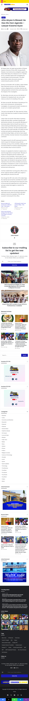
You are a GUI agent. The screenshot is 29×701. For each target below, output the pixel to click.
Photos (3, 448)
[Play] (13, 379)
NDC (25, 647)
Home (3, 14)
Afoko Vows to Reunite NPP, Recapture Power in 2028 (16, 1)
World (3, 481)
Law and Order (5, 435)
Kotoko (10, 647)
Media (3, 441)
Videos (3, 479)
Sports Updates (5, 463)
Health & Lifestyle (6, 430)
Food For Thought (5, 640)
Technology (4, 465)
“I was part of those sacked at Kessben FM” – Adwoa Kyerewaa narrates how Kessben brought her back (21, 344)
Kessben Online (14, 689)
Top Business (5, 468)
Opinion (3, 446)
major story (4, 439)
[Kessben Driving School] (14, 9)
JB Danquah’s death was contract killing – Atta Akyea (20, 205)
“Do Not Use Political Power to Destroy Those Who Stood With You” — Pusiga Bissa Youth (7, 325)
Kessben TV (4, 647)
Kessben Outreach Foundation (8, 645)
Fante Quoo (17, 637)
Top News (4, 470)
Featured (4, 424)
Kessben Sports (19, 645)
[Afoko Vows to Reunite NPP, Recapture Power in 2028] (7, 539)
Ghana (15, 640)
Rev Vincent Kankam (22, 649)
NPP (3, 649)
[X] (13, 668)
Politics (3, 450)
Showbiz (4, 457)
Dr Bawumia (10, 637)
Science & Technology (7, 455)
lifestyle (3, 437)
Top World (4, 476)
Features (4, 426)
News (7, 14)
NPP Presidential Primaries (11, 649)
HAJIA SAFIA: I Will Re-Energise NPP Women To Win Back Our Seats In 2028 (7, 343)
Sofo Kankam (4, 652)
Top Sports (4, 472)
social (3, 459)
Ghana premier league (6, 642)
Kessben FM (14, 642)
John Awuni (5, 29)
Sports (3, 461)
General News (5, 428)
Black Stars (4, 637)
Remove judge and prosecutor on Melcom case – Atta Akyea (6, 205)
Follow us (3, 656)
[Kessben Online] (9, 4)
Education (4, 422)
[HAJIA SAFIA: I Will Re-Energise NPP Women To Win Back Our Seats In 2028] (7, 336)
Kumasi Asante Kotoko (17, 647)
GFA (11, 640)
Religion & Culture (6, 452)
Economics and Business (7, 419)
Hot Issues (4, 433)
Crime (3, 417)
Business (4, 415)
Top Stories (4, 474)
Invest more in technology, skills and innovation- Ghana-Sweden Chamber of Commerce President (20, 326)
